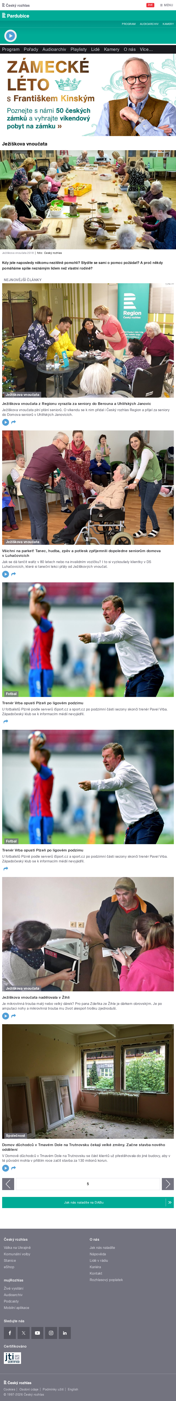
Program (128, 24)
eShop (9, 1267)
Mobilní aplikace (16, 1308)
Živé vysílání (13, 1288)
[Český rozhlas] (16, 5)
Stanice (10, 1261)
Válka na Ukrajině (17, 1248)
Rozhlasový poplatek (106, 1280)
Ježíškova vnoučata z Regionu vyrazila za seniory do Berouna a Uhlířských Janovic (76, 403)
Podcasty (11, 1301)
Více (146, 49)
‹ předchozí (8, 1184)
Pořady (31, 49)
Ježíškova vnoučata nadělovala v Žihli (36, 997)
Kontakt (96, 1273)
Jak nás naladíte (102, 1248)
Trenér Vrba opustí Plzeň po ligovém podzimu (42, 703)
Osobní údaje (29, 1389)
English (73, 1389)
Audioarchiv (149, 24)
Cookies (9, 1389)
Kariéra (95, 1267)
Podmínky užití (53, 1389)
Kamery (168, 24)
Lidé (95, 49)
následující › (168, 1184)
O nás (130, 49)
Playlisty (79, 49)
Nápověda (98, 1254)
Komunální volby (17, 1254)
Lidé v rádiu (99, 1261)
